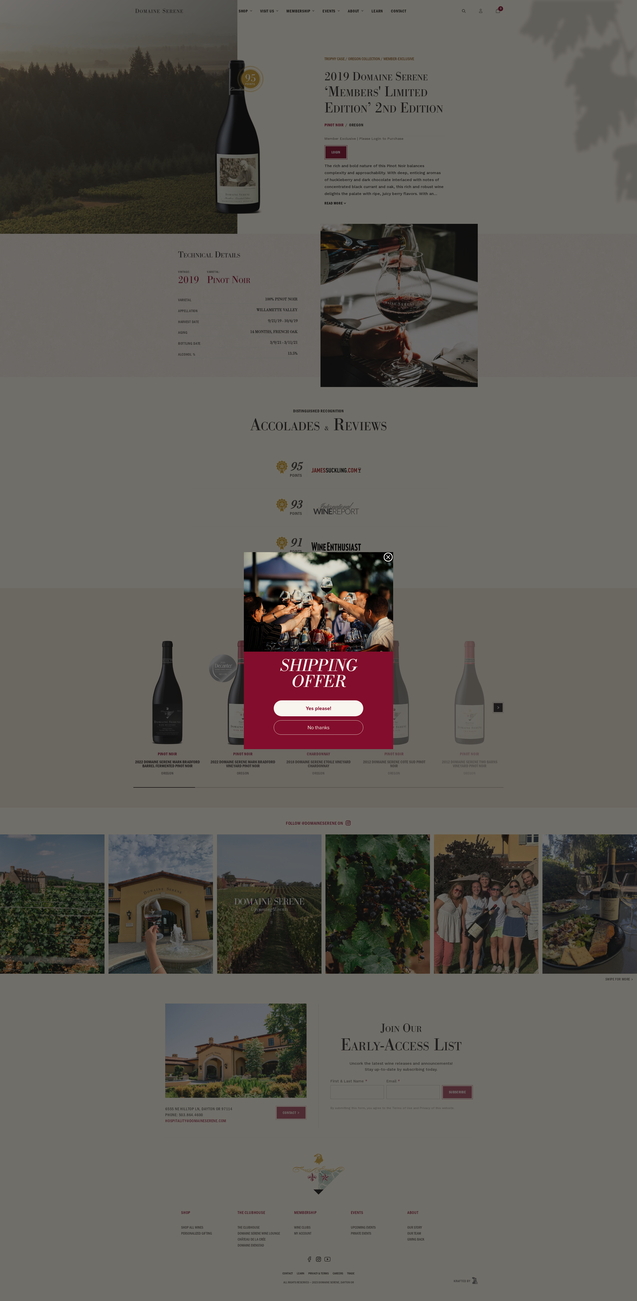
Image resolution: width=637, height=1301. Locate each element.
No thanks (318, 727)
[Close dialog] (388, 557)
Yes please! (318, 708)
